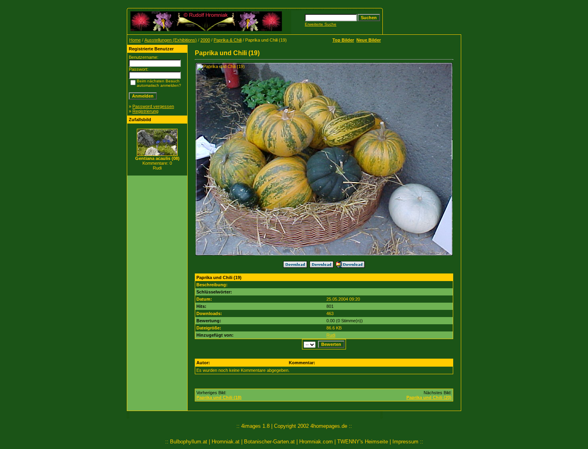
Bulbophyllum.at (188, 442)
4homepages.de (328, 426)
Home (135, 40)
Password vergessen (153, 106)
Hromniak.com (316, 442)
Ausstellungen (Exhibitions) (170, 40)
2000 (205, 40)
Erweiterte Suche (320, 24)
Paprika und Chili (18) (219, 397)
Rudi (330, 335)
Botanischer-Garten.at (269, 442)
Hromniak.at (226, 442)
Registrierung (145, 111)
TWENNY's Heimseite (362, 442)
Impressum (405, 442)
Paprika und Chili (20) (429, 397)
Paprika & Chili (228, 40)
